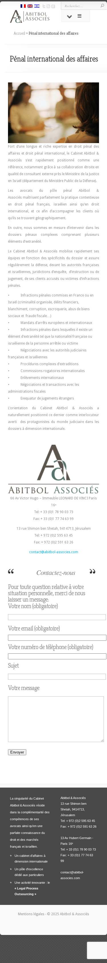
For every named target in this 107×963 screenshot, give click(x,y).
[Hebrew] (36, 6)
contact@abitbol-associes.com (53, 552)
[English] (30, 6)
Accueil (19, 33)
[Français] (23, 6)
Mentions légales (31, 914)
